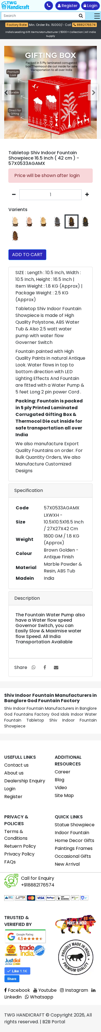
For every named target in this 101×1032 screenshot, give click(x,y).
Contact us (16, 765)
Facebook (18, 990)
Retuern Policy (20, 846)
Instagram (76, 990)
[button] (7, 92)
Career (62, 772)
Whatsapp (41, 997)
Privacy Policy (19, 854)
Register (69, 5)
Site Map (64, 795)
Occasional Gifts (73, 856)
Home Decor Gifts (74, 840)
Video (61, 787)
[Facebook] (44, 667)
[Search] (81, 16)
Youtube (47, 990)
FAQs (10, 862)
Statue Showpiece (75, 824)
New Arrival (67, 864)
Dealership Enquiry (24, 781)
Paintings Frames (74, 848)
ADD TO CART (27, 254)
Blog (59, 779)
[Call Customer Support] (48, 5)
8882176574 (85, 25)
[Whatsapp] (33, 667)
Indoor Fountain (72, 832)
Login (91, 5)
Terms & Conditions (15, 834)
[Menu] (97, 16)
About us (14, 773)
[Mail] (56, 667)
